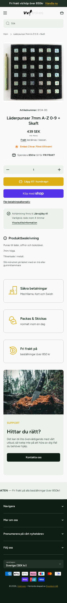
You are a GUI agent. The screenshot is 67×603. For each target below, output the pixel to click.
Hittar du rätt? (24, 431)
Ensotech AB (52, 586)
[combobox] (33, 23)
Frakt (23, 139)
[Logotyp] (33, 12)
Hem (5, 34)
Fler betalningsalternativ (16, 201)
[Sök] (6, 23)
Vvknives (21, 586)
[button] (62, 13)
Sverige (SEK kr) (16, 565)
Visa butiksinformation (24, 222)
